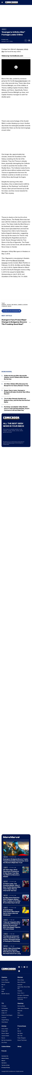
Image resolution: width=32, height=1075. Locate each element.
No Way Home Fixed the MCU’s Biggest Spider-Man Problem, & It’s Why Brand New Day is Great (11, 900)
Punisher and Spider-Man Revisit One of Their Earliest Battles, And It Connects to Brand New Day (16, 408)
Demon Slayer (5, 1033)
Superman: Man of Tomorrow (22, 998)
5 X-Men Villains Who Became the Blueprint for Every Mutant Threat (16, 384)
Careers (4, 1063)
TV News (4, 1006)
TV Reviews (5, 1008)
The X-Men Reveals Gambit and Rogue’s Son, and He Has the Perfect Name (17, 400)
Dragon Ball (5, 1031)
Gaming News (21, 1006)
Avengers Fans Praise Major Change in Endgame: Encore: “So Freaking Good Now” (14, 322)
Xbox (19, 1013)
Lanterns (4, 1017)
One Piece (4, 1042)
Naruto (3, 1038)
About (3, 1060)
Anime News (5, 1028)
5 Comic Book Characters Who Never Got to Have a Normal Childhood (11, 912)
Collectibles (6, 1046)
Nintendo (20, 1010)
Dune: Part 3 (21, 993)
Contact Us (5, 1056)
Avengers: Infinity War (8, 304)
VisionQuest (5, 1022)
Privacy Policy (6, 444)
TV (3, 1003)
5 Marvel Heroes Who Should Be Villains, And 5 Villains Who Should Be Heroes (16, 377)
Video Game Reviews (23, 1008)
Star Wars (20, 1033)
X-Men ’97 (4, 1013)
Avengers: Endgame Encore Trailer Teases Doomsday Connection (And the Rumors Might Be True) (15, 860)
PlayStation (20, 1015)
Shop (19, 1046)
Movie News (21, 980)
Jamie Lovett (5, 39)
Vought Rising (5, 1019)
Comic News (5, 980)
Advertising (5, 1058)
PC (18, 1017)
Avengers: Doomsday (23, 995)
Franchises (22, 1026)
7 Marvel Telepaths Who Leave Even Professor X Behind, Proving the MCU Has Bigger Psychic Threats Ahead (11, 925)
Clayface (20, 991)
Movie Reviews (21, 982)
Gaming (20, 1003)
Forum (4, 1051)
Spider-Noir (4, 1010)
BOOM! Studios (6, 993)
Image (3, 989)
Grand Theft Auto (22, 1040)
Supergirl (20, 984)
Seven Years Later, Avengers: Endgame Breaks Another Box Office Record (17, 392)
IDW (3, 991)
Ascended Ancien (21, 81)
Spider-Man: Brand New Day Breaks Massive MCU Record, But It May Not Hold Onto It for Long (12, 950)
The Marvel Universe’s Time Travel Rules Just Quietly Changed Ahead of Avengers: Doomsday (11, 938)
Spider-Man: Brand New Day (24, 987)
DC (2, 987)
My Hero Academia (6, 1040)
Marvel (4, 29)
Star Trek (20, 1035)
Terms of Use (11, 443)
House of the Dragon (7, 1015)
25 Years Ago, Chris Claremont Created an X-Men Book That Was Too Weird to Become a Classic (11, 873)
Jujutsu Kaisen (5, 1035)
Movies (9, 306)
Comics (6, 867)
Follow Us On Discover (11, 311)
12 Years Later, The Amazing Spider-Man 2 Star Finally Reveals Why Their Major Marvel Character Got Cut (11, 887)
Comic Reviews (5, 982)
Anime (4, 1026)
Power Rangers (22, 1038)
